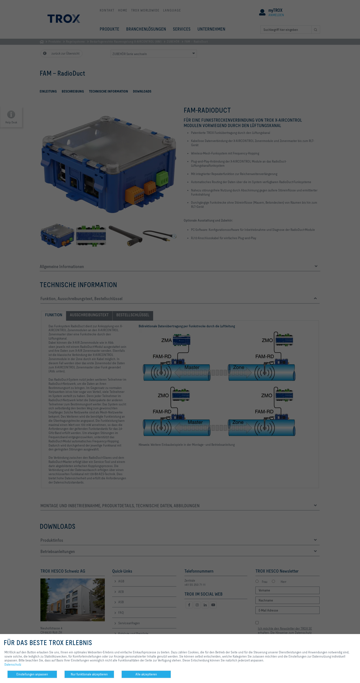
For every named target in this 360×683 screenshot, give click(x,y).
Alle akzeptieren (146, 674)
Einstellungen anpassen (32, 674)
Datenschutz (12, 664)
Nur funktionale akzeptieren (89, 674)
